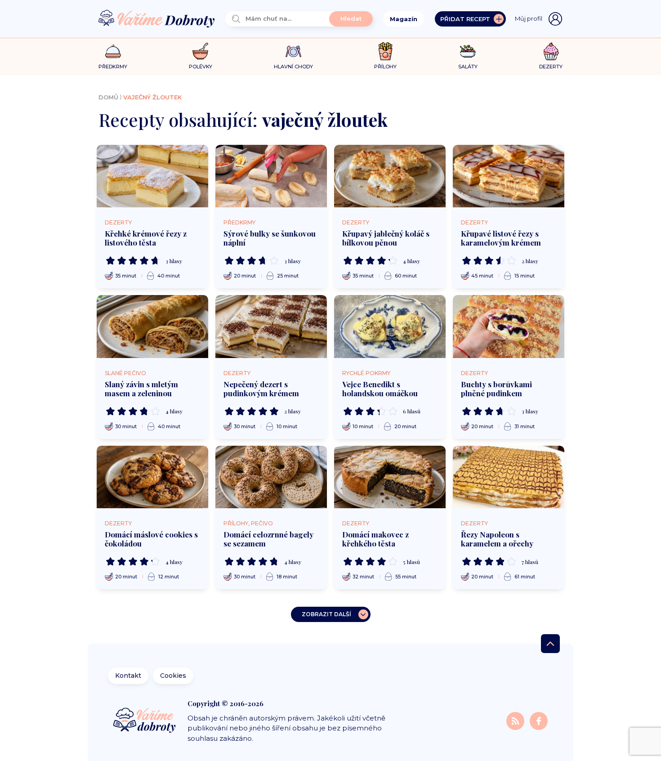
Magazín (403, 18)
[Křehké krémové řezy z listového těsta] (152, 176)
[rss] (516, 720)
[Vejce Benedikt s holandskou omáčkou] (390, 326)
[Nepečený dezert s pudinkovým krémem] (271, 326)
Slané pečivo (125, 373)
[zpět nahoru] (550, 643)
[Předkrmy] (113, 51)
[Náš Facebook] (539, 720)
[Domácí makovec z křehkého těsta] (390, 477)
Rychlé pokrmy (366, 373)
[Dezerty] (551, 51)
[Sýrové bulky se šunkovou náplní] (271, 176)
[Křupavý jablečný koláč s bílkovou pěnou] (390, 176)
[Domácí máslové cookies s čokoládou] (152, 477)
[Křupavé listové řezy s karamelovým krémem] (508, 176)
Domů (108, 97)
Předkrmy (239, 222)
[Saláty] (468, 51)
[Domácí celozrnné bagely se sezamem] (271, 477)
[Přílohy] (385, 51)
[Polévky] (200, 51)
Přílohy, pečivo (248, 523)
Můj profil (528, 18)
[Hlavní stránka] (156, 19)
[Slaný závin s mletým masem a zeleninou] (152, 326)
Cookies (173, 675)
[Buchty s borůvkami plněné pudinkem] (508, 326)
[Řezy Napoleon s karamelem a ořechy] (508, 477)
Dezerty (118, 222)
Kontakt (128, 675)
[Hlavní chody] (293, 51)
